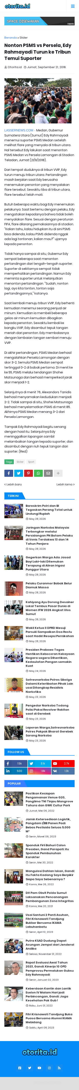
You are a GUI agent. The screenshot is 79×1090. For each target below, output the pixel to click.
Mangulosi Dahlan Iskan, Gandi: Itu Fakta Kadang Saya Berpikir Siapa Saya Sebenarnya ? (50, 875)
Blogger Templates (48, 1082)
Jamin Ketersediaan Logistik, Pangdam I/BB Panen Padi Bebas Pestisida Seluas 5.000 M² (48, 825)
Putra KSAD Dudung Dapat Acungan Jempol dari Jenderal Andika (50, 945)
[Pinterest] (28, 473)
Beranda (10, 37)
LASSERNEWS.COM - (20, 130)
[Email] (48, 473)
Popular (14, 783)
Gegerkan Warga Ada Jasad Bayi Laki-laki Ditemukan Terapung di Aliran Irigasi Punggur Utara (48, 563)
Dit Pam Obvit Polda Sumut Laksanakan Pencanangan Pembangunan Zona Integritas (50, 897)
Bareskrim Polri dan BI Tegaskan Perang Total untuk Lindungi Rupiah (49, 510)
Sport (31, 462)
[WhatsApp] (38, 473)
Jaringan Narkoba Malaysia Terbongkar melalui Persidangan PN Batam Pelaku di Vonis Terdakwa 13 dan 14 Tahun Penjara (49, 536)
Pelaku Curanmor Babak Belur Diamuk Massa (49, 585)
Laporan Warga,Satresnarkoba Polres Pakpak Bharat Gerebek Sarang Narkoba (50, 732)
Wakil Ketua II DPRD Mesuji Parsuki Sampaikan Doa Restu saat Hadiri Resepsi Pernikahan (50, 632)
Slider (24, 37)
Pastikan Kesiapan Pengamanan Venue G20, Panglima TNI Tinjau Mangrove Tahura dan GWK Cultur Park (49, 800)
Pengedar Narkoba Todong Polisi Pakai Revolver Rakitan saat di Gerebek (47, 709)
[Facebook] (8, 473)
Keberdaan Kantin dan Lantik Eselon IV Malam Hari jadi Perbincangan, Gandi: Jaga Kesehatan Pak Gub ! (48, 995)
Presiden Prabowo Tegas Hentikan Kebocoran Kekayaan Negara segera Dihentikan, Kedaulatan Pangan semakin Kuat (50, 658)
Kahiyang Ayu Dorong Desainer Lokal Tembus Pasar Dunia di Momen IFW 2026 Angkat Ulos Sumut (50, 608)
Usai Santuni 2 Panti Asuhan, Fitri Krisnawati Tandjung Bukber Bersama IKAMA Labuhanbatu (47, 921)
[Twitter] (18, 473)
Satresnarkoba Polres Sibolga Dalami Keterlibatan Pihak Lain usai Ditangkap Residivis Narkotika (49, 686)
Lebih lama (64, 484)
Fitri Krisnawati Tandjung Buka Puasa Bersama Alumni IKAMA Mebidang (49, 1018)
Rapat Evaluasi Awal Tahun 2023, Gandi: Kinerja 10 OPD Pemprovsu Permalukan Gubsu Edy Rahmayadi (50, 969)
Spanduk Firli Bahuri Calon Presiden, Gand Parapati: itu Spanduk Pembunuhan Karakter (47, 851)
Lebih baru (14, 484)
